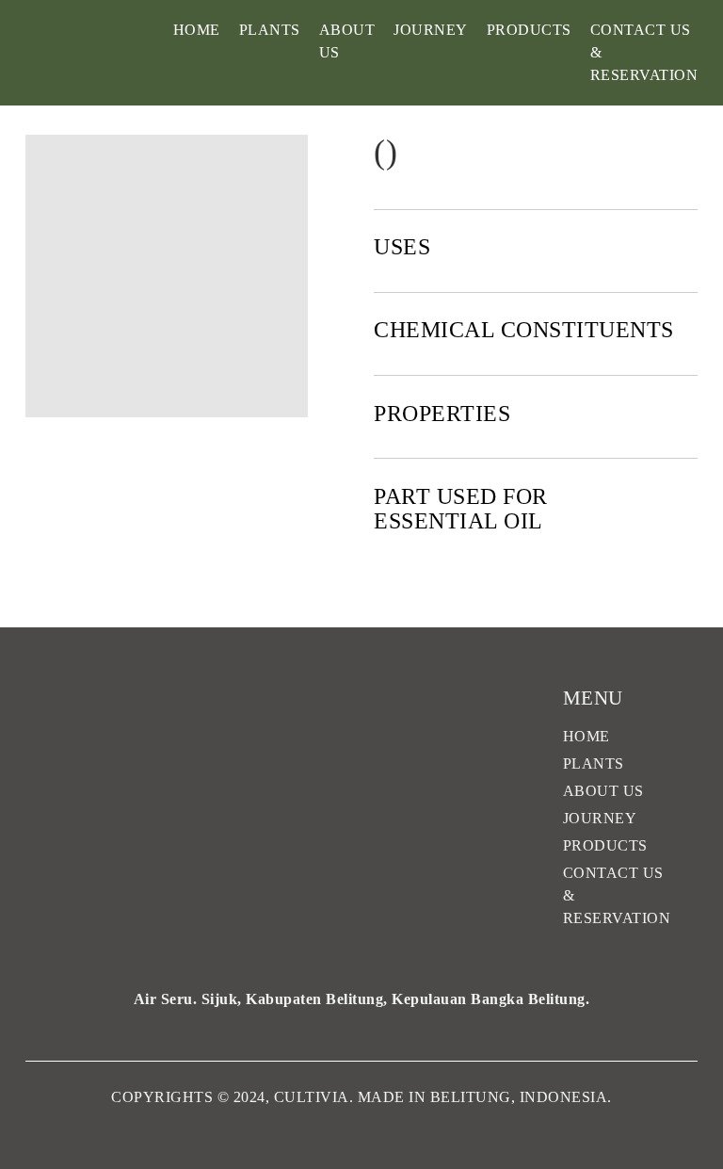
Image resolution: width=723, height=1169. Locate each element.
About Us (347, 41)
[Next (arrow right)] (690, 585)
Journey (431, 30)
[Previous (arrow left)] (33, 585)
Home (196, 30)
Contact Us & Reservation (644, 52)
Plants (269, 30)
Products (529, 30)
